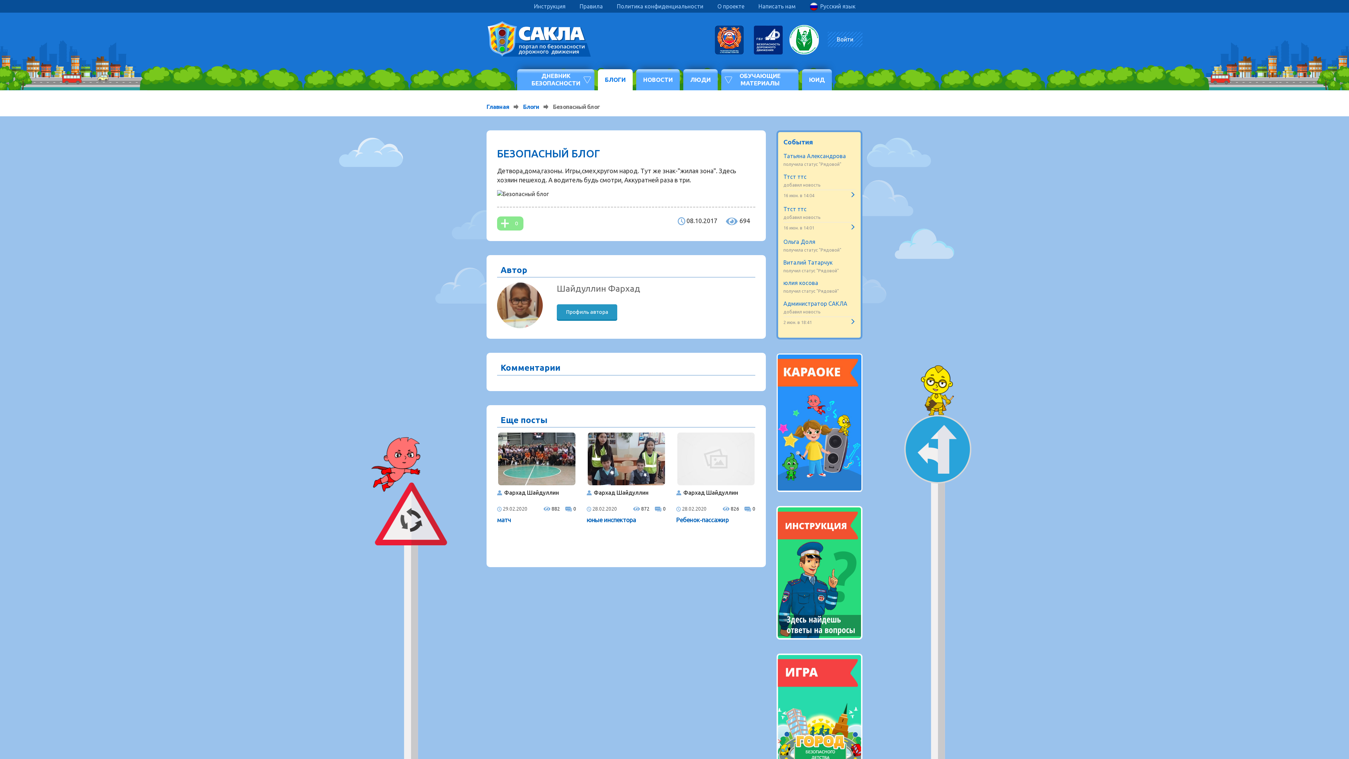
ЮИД (817, 79)
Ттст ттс (795, 177)
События (798, 142)
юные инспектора (611, 519)
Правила (591, 6)
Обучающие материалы (760, 79)
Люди (700, 79)
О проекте (730, 6)
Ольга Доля (799, 242)
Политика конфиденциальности (660, 6)
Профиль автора (587, 312)
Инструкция (550, 6)
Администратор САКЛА (815, 303)
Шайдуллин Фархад (598, 288)
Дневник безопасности (556, 79)
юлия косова (800, 283)
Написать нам (777, 6)
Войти (845, 39)
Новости (658, 79)
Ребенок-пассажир (702, 519)
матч (504, 519)
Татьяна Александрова (814, 156)
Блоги (615, 79)
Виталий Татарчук (808, 262)
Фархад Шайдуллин (531, 492)
